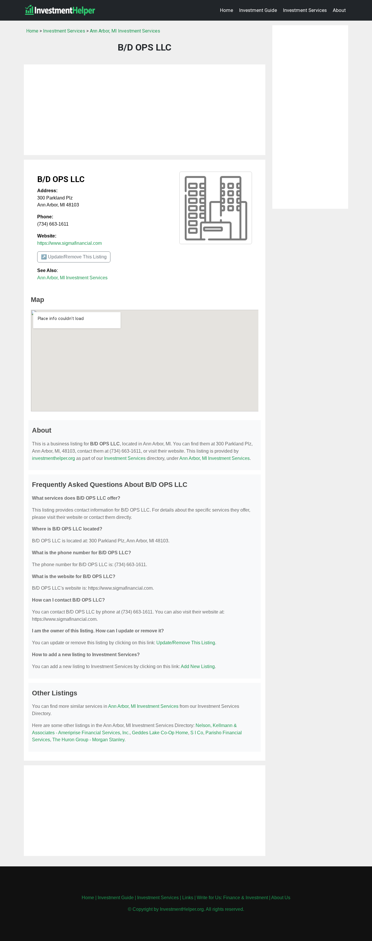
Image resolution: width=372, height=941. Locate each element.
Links (187, 897)
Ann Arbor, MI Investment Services (125, 31)
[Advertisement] (144, 109)
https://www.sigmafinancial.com (69, 243)
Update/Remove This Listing (185, 642)
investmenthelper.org (53, 458)
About (339, 10)
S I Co (196, 732)
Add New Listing (198, 666)
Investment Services (305, 10)
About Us (280, 897)
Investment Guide (258, 10)
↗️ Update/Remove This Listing (74, 256)
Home (226, 10)
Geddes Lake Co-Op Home (160, 732)
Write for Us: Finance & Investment (232, 897)
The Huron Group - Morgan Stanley (88, 739)
